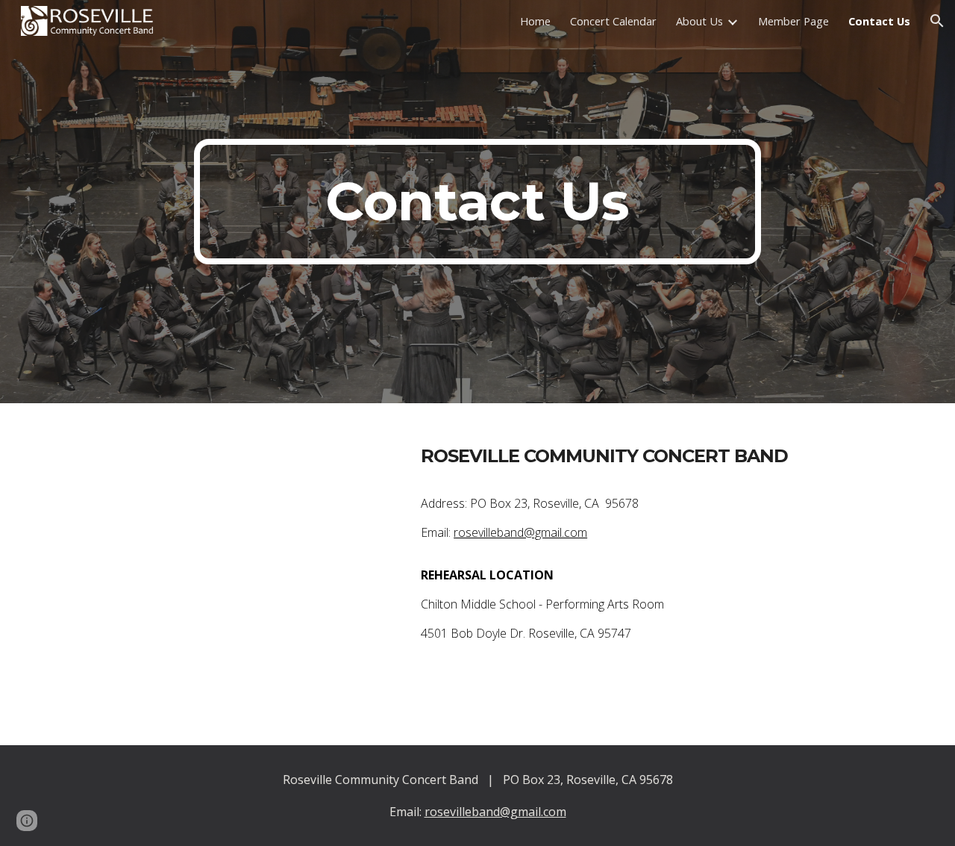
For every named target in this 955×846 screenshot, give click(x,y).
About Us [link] (699, 20)
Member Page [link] (793, 20)
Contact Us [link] (879, 20)
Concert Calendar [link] (613, 20)
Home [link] (535, 20)
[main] (477, 201)
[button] (937, 21)
